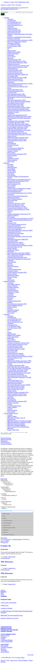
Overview (9, 415)
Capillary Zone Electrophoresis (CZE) (17, 115)
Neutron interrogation (12, 337)
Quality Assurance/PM (6, 641)
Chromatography (11, 20)
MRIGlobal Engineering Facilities (16, 424)
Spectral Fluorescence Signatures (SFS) (17, 86)
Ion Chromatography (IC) (14, 23)
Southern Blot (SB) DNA (14, 232)
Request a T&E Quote (13, 430)
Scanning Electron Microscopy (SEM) (17, 62)
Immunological (11, 187)
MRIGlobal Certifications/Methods (16, 425)
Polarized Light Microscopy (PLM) (16, 61)
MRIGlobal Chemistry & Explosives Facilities (19, 421)
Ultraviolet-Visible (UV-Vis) (14, 85)
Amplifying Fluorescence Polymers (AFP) (18, 65)
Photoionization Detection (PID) (15, 106)
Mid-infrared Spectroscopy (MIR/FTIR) (17, 74)
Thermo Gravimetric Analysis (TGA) (17, 139)
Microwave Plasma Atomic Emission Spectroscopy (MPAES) (16, 42)
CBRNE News (5, 605)
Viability (9, 278)
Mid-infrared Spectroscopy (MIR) (16, 349)
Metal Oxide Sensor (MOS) (14, 383)
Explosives (7, 314)
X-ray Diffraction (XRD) (13, 44)
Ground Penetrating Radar (14, 149)
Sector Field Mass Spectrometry (15, 131)
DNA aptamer (11, 217)
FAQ (16, 2)
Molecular (10, 211)
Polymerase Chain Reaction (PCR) (16, 227)
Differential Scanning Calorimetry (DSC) (18, 137)
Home (2, 432)
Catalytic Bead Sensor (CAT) (15, 89)
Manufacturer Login (23, 2)
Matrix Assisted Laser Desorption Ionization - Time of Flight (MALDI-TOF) (19, 255)
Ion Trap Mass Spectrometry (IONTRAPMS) (19, 125)
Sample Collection (12, 155)
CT (8, 49)
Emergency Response (13, 145)
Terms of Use (13, 660)
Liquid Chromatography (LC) (15, 25)
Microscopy (10, 58)
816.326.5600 (4, 9)
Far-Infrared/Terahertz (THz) (14, 70)
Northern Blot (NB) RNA (14, 226)
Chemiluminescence (12, 68)
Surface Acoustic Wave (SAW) (15, 389)
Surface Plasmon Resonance (14, 199)
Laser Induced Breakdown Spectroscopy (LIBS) (20, 40)
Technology (10, 19)
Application (10, 142)
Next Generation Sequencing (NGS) (16, 224)
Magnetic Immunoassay (13, 197)
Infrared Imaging (11, 50)
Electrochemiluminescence (14, 191)
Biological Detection (6, 439)
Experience (4, 637)
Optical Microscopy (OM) (14, 59)
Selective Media (11, 170)
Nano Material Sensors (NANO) (15, 103)
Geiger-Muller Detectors (13, 284)
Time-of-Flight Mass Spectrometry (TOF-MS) (19, 134)
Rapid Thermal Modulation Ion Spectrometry (19, 130)
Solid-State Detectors (12, 290)
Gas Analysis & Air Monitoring (15, 148)
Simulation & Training (13, 112)
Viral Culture (10, 173)
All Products (4, 650)
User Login (18, 5)
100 (6, 541)
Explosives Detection (6, 444)
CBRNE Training (12, 416)
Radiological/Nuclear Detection (5, 441)
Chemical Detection (6, 438)
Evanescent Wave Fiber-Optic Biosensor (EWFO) (20, 218)
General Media (11, 169)
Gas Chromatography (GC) (14, 22)
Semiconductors (11, 289)
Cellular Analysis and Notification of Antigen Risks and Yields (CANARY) (19, 189)
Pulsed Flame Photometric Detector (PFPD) (18, 107)
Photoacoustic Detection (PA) (15, 79)
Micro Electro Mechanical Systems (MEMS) (18, 101)
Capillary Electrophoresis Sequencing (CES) (18, 214)
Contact (12, 2)
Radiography (10, 55)
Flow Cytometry (11, 185)
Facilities (3, 638)
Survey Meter (10, 313)
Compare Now (12, 556)
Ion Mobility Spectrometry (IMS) (16, 122)
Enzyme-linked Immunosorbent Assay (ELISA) (19, 193)
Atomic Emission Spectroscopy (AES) (17, 67)
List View (8, 539)
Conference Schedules (6, 608)
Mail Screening (11, 152)
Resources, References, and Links (9, 618)
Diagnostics (10, 265)
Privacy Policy (21, 657)
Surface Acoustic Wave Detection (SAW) (18, 109)
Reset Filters (4, 478)
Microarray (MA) (11, 223)
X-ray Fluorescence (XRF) (14, 46)
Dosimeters (10, 298)
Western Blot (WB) (12, 200)
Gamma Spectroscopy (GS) (14, 71)
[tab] (17, 514)
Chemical (6, 17)
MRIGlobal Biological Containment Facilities (19, 422)
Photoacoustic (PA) (12, 352)
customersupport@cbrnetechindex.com (11, 7)
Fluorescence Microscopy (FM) (15, 205)
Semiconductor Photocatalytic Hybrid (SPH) (18, 110)
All (8, 541)
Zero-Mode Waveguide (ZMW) (15, 233)
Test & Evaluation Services (11, 413)
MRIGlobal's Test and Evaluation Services (12, 615)
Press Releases (4, 646)
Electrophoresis (11, 175)
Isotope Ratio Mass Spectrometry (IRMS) (18, 124)
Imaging (9, 47)
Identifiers (9, 302)
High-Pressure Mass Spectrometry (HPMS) (18, 121)
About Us (6, 2)
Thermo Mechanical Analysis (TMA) (17, 140)
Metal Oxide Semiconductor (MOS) (16, 100)
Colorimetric (10, 26)
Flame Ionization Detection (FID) (16, 94)
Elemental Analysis (12, 28)
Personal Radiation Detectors (14, 305)
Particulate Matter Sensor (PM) (15, 104)
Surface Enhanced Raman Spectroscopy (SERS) (20, 83)
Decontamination (11, 143)
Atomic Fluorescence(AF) (14, 31)
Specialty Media (11, 172)
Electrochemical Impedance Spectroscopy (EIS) (19, 236)
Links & (3, 590)
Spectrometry (10, 113)
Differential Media (12, 167)
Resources (3, 649)
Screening (9, 157)
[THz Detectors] (5, 558)
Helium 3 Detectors (12, 286)
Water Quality (11, 161)
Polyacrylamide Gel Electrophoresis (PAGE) (19, 179)
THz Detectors (7, 562)
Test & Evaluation (23, 660)
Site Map (3, 662)
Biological (6, 163)
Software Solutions (12, 160)
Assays (9, 212)
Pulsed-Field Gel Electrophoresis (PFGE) (18, 181)
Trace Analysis (11, 412)
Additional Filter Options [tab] (6, 511)
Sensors (9, 88)
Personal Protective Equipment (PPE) (17, 154)
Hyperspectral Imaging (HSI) (14, 73)
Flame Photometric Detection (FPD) (16, 95)
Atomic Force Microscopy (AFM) (16, 203)
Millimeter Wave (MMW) (14, 52)
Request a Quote (5, 635)
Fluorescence (10, 82)
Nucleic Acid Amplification (14, 229)
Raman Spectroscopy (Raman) (15, 80)
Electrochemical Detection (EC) (15, 91)
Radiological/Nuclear (9, 281)
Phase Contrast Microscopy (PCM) (16, 206)
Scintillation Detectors (13, 287)
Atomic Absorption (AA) (13, 29)
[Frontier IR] (4, 542)
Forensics (9, 146)
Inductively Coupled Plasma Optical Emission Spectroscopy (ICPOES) (19, 37)
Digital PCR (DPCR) (12, 215)
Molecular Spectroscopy (13, 64)
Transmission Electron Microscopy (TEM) (18, 209)
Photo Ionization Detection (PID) (16, 388)
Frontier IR (6, 546)
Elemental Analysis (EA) (13, 182)
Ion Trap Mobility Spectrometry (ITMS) (17, 127)
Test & (4, 595)
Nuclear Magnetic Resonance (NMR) (17, 77)
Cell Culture (10, 166)
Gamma (9, 332)
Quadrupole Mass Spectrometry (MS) (17, 128)
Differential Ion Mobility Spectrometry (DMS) (19, 116)
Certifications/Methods (6, 640)
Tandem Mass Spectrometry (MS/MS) (17, 133)
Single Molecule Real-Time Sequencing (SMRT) (20, 230)
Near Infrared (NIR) (12, 76)
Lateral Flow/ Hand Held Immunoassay (17, 196)
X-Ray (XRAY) (11, 56)
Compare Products (17, 539)
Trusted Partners (5, 652)
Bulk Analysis (11, 398)
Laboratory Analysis (12, 151)
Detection (9, 263)
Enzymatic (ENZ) (12, 92)
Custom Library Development (8, 602)
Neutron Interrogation (13, 53)
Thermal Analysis (11, 136)
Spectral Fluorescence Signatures (15, 244)
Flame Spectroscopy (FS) (13, 32)
